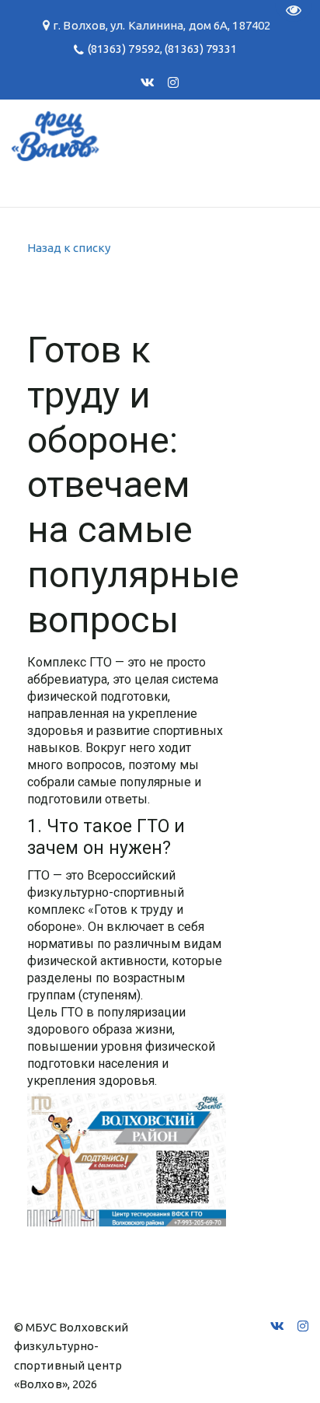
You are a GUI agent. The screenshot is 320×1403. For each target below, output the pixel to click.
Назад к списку (68, 247)
